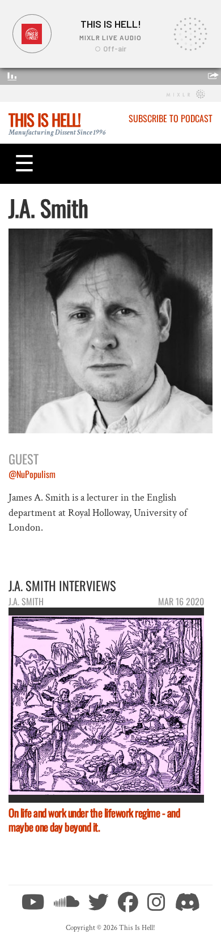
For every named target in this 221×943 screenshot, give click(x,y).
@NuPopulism (32, 474)
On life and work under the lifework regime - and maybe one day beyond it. (94, 819)
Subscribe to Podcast (170, 118)
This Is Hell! (44, 119)
